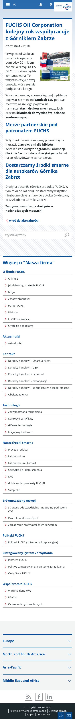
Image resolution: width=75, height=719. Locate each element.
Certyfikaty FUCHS (19, 573)
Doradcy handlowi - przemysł (26, 374)
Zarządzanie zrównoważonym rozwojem (32, 525)
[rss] (28, 697)
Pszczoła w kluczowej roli (23, 518)
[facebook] (39, 697)
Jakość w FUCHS (17, 560)
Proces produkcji (18, 449)
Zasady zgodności (19, 299)
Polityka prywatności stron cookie (28, 710)
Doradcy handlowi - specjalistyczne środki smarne (38, 387)
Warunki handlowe (19, 590)
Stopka (30, 714)
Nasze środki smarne (18, 443)
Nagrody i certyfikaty (20, 418)
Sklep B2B (14, 490)
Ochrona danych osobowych (25, 604)
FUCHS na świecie (19, 319)
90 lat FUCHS (16, 305)
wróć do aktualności (23, 221)
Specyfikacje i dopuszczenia (25, 469)
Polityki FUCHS (13, 535)
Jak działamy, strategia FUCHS (26, 285)
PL (14, 4)
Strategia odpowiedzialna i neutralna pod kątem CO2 (37, 509)
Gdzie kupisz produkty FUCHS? (26, 483)
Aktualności (11, 336)
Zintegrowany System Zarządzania (28, 553)
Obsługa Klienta (18, 394)
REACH (12, 597)
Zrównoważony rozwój (19, 501)
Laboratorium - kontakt (22, 463)
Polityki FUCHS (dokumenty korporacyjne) (33, 542)
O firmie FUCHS (14, 272)
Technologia (11, 405)
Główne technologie (20, 425)
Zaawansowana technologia (25, 412)
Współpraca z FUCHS (17, 584)
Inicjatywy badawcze (20, 432)
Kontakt (9, 354)
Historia (13, 312)
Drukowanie (43, 714)
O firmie (13, 278)
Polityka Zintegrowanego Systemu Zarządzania (36, 566)
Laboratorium (16, 456)
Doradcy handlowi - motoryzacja (27, 381)
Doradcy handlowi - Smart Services (29, 361)
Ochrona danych (58, 710)
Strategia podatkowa (20, 326)
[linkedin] (49, 697)
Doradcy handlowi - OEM (23, 367)
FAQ (10, 476)
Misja (11, 292)
